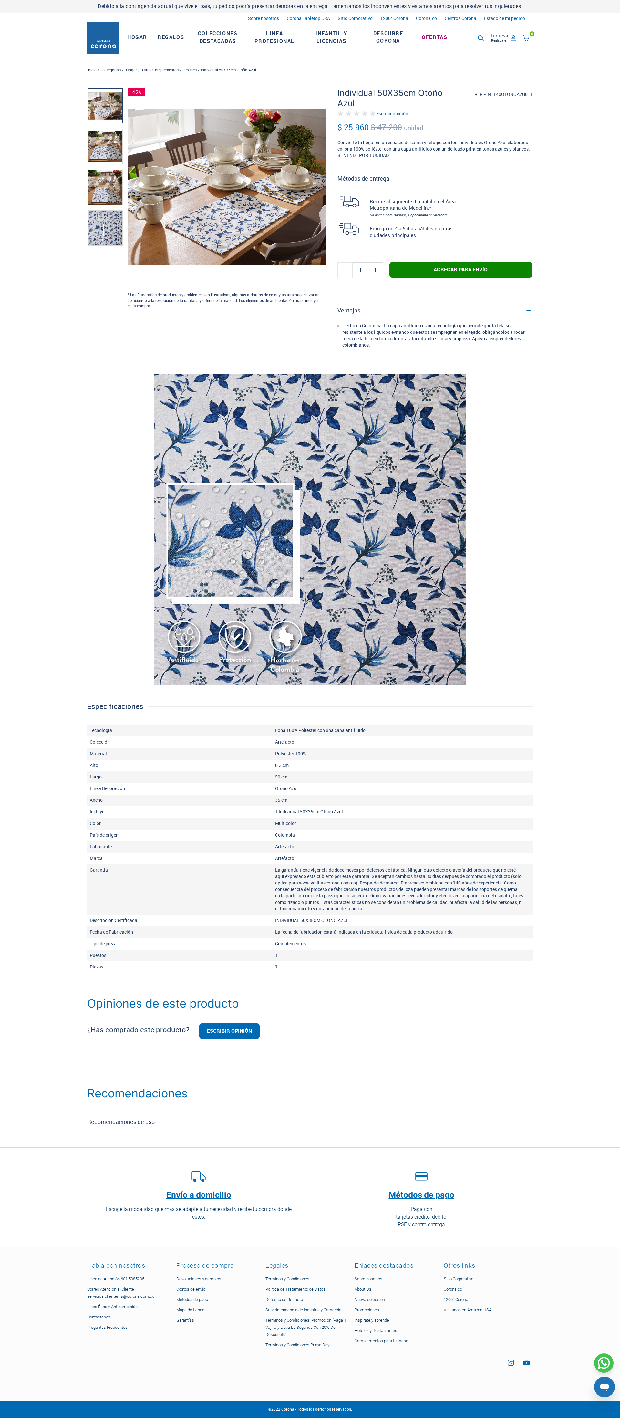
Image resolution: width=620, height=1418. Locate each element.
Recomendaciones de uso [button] (121, 1122)
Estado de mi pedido (504, 18)
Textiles (190, 70)
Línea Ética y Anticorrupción (112, 1306)
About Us (363, 1289)
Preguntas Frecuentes (107, 1327)
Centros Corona (460, 18)
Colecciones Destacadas (218, 37)
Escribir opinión (392, 114)
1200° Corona (394, 18)
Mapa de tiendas (191, 1309)
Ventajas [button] (348, 310)
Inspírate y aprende (372, 1320)
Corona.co (426, 18)
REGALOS (171, 37)
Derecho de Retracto (284, 1299)
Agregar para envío (461, 270)
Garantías (185, 1320)
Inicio (92, 70)
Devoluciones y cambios (198, 1278)
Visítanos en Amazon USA (467, 1309)
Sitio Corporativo (355, 18)
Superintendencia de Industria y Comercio (303, 1309)
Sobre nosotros (263, 18)
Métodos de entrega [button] (363, 178)
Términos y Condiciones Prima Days (298, 1344)
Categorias (111, 70)
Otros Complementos (160, 70)
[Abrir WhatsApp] (604, 1363)
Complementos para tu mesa (381, 1341)
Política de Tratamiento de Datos (295, 1289)
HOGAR (137, 37)
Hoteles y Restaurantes (376, 1330)
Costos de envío (190, 1289)
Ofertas (434, 37)
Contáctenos (98, 1317)
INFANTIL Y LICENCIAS (331, 37)
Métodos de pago (192, 1299)
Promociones (367, 1309)
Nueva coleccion (370, 1299)
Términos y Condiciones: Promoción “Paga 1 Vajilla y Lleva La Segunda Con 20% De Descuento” (305, 1327)
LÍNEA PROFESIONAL (274, 37)
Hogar (131, 70)
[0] (526, 39)
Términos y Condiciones (287, 1278)
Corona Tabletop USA (308, 18)
